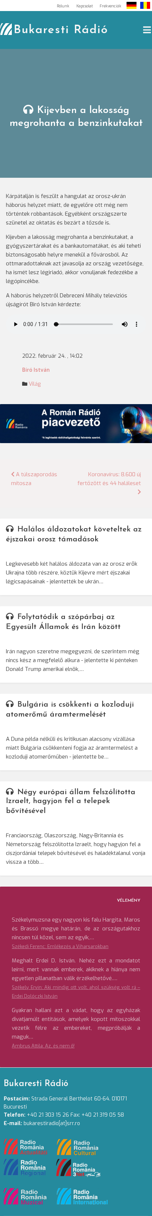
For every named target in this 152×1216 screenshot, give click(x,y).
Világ (35, 384)
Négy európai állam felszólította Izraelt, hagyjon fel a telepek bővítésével (70, 801)
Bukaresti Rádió (61, 30)
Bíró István (36, 370)
